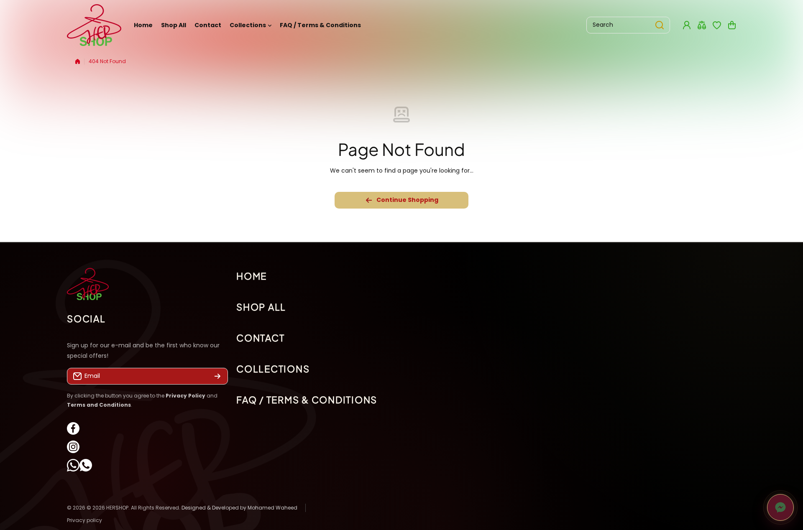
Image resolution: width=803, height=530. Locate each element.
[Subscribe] (217, 376)
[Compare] (702, 25)
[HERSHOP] (94, 25)
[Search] (659, 25)
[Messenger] (780, 507)
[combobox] (628, 25)
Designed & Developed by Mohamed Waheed (239, 507)
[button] (732, 25)
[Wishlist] (717, 25)
